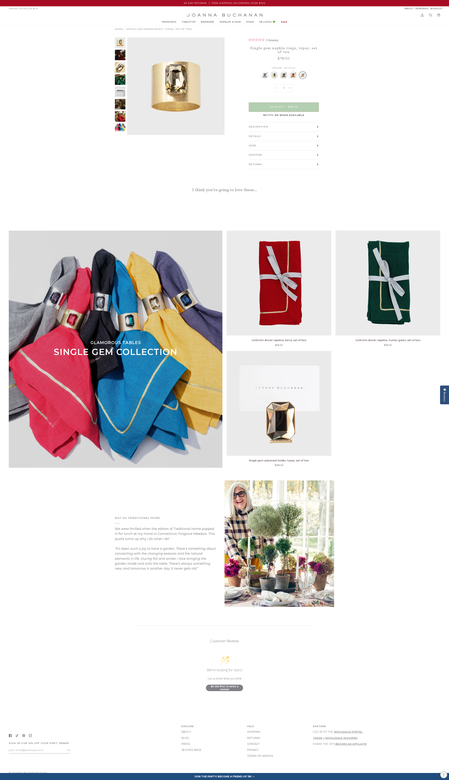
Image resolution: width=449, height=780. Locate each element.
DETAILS (255, 136)
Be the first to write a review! (224, 688)
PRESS (185, 744)
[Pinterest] (23, 735)
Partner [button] (319, 726)
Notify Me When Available (283, 115)
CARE (252, 145)
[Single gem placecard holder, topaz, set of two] (279, 403)
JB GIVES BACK (191, 750)
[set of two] (265, 76)
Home (119, 29)
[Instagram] (30, 735)
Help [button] (250, 726)
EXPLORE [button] (187, 726)
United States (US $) (22, 8)
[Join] (65, 750)
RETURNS (255, 164)
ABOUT (186, 731)
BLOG (185, 738)
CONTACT (253, 744)
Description (258, 126)
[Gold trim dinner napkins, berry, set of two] (279, 283)
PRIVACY (253, 750)
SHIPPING (255, 155)
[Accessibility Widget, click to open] (443, 774)
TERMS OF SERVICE (260, 756)
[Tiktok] (17, 735)
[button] (169, 22)
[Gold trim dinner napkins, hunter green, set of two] (388, 283)
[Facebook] (10, 735)
